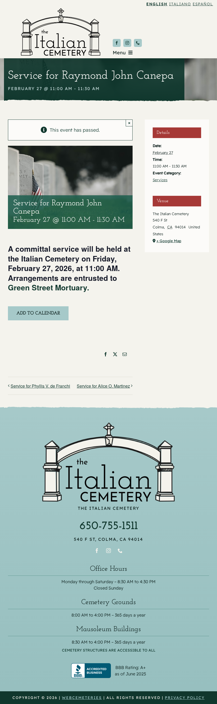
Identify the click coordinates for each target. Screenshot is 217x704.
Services (160, 180)
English (157, 4)
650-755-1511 (108, 526)
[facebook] (117, 43)
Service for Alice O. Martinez (103, 386)
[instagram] (127, 43)
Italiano (180, 4)
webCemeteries (82, 697)
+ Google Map (168, 240)
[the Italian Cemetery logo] (60, 10)
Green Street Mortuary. (49, 287)
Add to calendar (38, 313)
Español (203, 4)
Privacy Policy (185, 697)
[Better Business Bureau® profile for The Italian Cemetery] (108, 666)
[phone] (138, 43)
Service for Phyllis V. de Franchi (40, 386)
